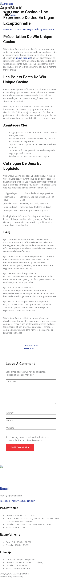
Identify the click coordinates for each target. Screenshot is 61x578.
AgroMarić (11, 8)
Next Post (30, 348)
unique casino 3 (23, 57)
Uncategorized (30, 29)
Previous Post (30, 345)
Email (4, 488)
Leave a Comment (12, 29)
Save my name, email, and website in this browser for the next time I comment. (28, 439)
